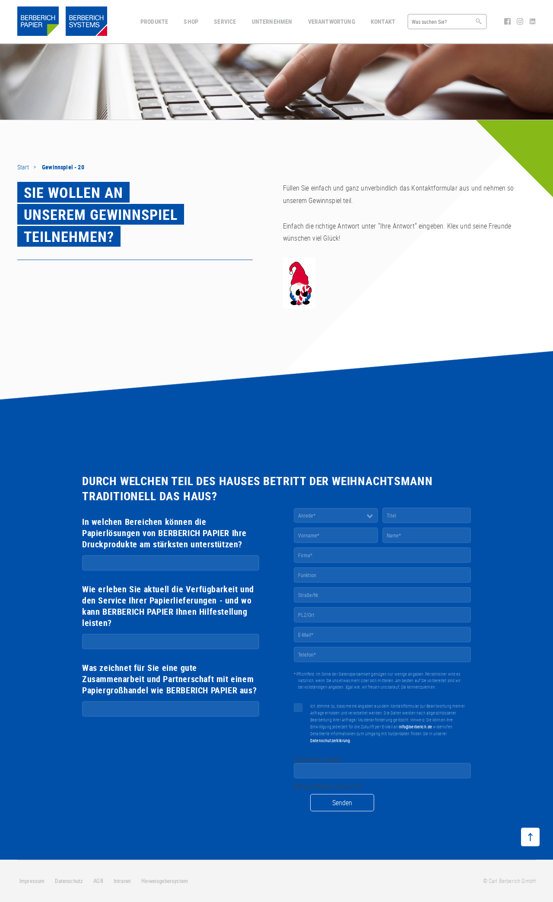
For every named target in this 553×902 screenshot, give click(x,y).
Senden (342, 802)
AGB (98, 881)
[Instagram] (521, 22)
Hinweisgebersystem (164, 881)
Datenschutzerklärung (330, 740)
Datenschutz (69, 881)
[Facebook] (508, 22)
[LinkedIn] (532, 22)
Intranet (122, 881)
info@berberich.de (415, 727)
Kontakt (383, 21)
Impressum (31, 881)
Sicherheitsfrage (318, 759)
